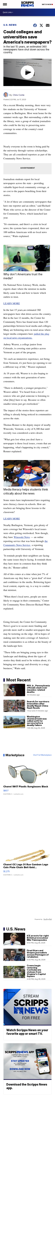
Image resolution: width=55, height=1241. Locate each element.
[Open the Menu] (4, 4)
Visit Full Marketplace (42, 755)
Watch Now (47, 4)
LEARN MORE (11, 303)
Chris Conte (18, 95)
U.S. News (10, 24)
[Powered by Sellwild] (47, 919)
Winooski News (22, 537)
